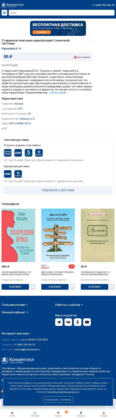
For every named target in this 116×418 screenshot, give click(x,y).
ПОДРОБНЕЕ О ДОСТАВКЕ (58, 190)
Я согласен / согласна (58, 399)
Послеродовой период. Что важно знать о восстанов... (16, 273)
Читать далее (58, 92)
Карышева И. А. (12, 48)
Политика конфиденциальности (63, 392)
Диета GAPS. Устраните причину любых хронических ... (57, 273)
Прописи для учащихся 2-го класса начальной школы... (95, 273)
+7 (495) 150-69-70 (103, 5)
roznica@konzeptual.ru (27, 349)
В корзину (15, 287)
